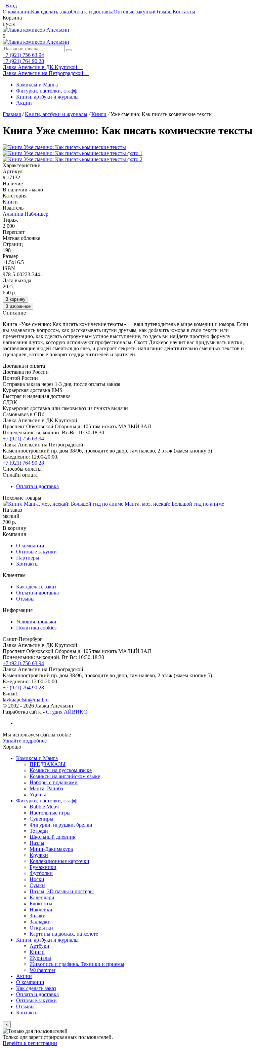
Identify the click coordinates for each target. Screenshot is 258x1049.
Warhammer (42, 970)
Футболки (41, 873)
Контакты (184, 11)
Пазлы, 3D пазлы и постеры (62, 891)
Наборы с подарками (54, 782)
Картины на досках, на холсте (64, 934)
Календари (42, 897)
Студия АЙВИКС (66, 712)
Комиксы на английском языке (65, 776)
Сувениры (41, 819)
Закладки (40, 922)
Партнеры (27, 557)
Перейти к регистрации (30, 1043)
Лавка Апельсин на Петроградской (46, 73)
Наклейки (41, 909)
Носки (37, 879)
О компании (17, 11)
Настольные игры (50, 813)
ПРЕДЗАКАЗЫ (48, 764)
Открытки (41, 928)
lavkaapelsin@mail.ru (26, 699)
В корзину (15, 299)
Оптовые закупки (134, 11)
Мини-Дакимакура (51, 849)
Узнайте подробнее (25, 741)
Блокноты (41, 903)
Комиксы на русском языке (61, 770)
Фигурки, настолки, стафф (46, 91)
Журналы (40, 958)
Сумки (37, 885)
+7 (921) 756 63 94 (23, 55)
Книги (10, 202)
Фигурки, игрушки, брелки (61, 825)
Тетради (39, 831)
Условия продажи (36, 621)
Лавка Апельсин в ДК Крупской (43, 67)
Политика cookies (36, 627)
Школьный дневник (53, 837)
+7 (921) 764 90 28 (23, 61)
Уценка (38, 794)
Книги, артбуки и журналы (47, 97)
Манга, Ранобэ (46, 788)
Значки (38, 915)
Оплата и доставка (92, 11)
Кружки (39, 855)
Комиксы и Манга (37, 84)
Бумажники (43, 867)
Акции (24, 103)
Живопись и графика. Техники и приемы (77, 964)
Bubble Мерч (44, 806)
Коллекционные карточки (59, 861)
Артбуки (39, 946)
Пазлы (37, 843)
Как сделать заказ (51, 11)
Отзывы (163, 11)
